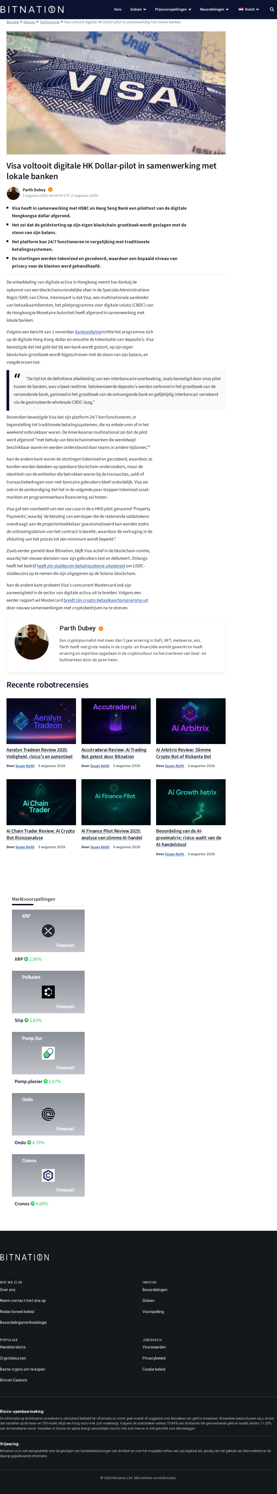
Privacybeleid (154, 1358)
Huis (117, 9)
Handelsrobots (13, 1347)
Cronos (22, 1203)
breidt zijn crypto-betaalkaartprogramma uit (106, 600)
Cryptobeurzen (13, 1358)
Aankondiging (88, 332)
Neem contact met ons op (23, 1300)
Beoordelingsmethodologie (23, 1322)
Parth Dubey (78, 628)
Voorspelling (153, 1311)
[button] (272, 10)
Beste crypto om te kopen (22, 1369)
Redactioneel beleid (17, 1311)
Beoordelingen (212, 9)
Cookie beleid (154, 1369)
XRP (19, 959)
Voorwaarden (154, 1347)
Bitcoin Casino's (13, 1380)
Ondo (20, 1142)
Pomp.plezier (28, 1081)
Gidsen (136, 9)
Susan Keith (25, 765)
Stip (19, 1020)
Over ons (7, 1290)
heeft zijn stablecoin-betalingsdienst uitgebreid (81, 566)
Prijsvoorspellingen (171, 9)
